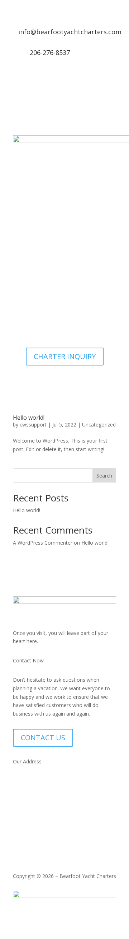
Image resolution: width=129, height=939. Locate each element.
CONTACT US (43, 737)
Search (104, 475)
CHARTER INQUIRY (65, 356)
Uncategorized (99, 424)
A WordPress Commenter (42, 542)
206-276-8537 (50, 52)
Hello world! (28, 417)
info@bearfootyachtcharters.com (69, 31)
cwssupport (33, 424)
